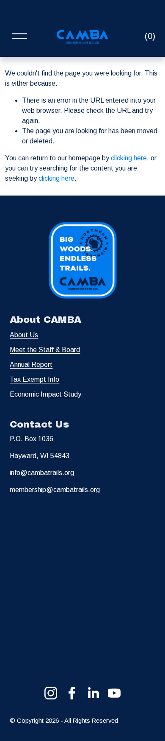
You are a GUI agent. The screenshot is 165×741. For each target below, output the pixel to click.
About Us (24, 334)
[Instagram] (51, 693)
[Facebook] (72, 693)
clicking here (129, 158)
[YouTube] (114, 693)
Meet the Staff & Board (45, 349)
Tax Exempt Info (34, 379)
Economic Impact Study (45, 394)
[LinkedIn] (93, 693)
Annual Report (31, 364)
